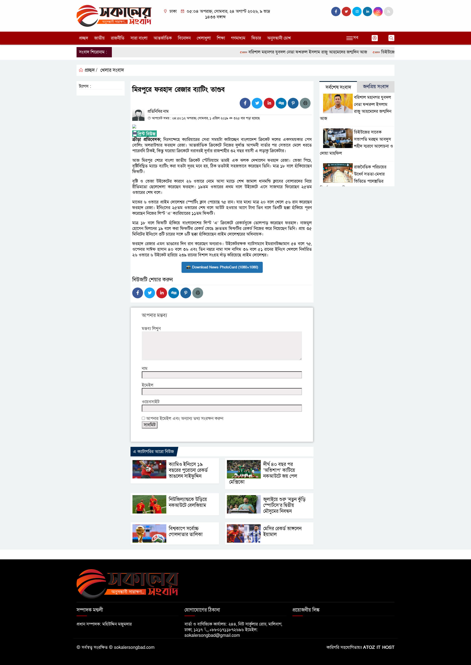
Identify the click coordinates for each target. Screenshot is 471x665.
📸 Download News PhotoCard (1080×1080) (222, 267)
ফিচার (256, 38)
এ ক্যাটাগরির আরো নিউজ (153, 451)
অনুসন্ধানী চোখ (279, 38)
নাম (144, 368)
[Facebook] (245, 103)
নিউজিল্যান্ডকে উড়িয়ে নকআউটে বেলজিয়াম (188, 502)
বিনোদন (184, 38)
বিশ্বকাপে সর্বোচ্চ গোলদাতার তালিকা (186, 532)
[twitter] (346, 11)
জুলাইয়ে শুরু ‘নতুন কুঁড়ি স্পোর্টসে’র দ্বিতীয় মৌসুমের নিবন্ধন (284, 505)
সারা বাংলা (139, 38)
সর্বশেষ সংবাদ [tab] (338, 87)
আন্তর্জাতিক (163, 38)
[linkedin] (367, 11)
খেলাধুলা (204, 38)
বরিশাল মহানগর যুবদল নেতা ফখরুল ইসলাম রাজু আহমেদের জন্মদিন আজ (297, 52)
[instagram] (357, 11)
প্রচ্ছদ (83, 38)
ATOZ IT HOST (378, 647)
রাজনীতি (117, 38)
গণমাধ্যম (238, 38)
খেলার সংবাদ (112, 70)
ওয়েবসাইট (150, 402)
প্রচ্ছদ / (90, 70)
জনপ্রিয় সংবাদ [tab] (376, 87)
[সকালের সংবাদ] (114, 15)
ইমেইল (147, 385)
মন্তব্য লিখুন (151, 328)
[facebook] (335, 11)
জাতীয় (99, 38)
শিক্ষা (221, 38)
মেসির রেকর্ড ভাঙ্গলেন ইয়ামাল (282, 532)
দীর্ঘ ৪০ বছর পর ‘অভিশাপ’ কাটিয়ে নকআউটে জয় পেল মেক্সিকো (263, 473)
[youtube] (378, 11)
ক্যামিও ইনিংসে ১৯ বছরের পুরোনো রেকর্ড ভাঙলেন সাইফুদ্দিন (188, 470)
